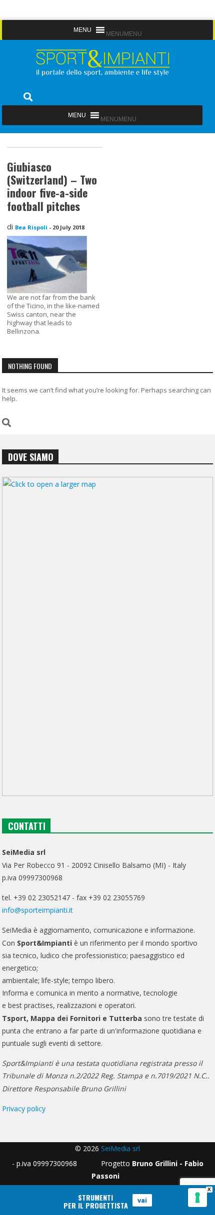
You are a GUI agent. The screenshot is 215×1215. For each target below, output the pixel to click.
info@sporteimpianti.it (37, 910)
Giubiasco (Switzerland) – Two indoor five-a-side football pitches (52, 186)
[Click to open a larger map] (107, 636)
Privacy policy (24, 1108)
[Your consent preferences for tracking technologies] (197, 1197)
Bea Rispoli (31, 227)
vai (142, 1200)
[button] (124, 33)
